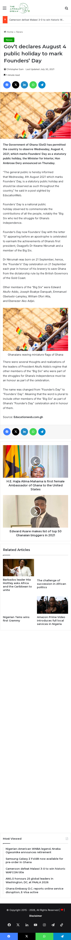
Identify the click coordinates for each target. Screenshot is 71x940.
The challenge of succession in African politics (51, 584)
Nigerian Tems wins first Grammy (16, 619)
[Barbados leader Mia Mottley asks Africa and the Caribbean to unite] (18, 567)
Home (9, 31)
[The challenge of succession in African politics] (52, 568)
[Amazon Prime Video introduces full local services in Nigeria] (52, 605)
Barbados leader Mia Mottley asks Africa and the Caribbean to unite (17, 585)
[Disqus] (35, 682)
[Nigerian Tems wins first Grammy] (18, 605)
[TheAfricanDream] (19, 8)
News (19, 31)
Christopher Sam (15, 69)
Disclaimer (35, 915)
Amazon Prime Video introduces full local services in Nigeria (51, 621)
